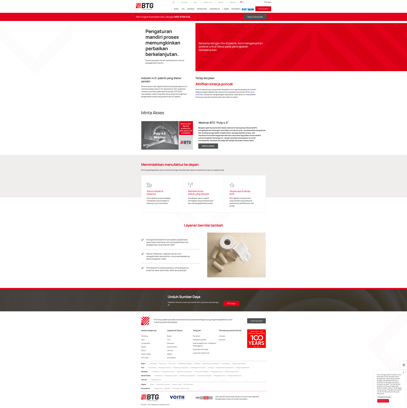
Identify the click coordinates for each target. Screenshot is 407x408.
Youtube (222, 339)
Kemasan (190, 9)
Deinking (197, 363)
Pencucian (162, 363)
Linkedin (222, 336)
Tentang (184, 2)
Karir (195, 2)
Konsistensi (235, 9)
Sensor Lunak (176, 384)
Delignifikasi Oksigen (185, 363)
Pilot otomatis (188, 384)
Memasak (153, 363)
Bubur (176, 9)
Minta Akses (208, 146)
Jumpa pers (145, 343)
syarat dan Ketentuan (201, 353)
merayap (211, 368)
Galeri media (146, 354)
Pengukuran (158, 388)
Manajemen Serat (165, 368)
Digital (226, 9)
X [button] (403, 373)
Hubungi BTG (263, 9)
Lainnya (170, 350)
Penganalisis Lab (216, 372)
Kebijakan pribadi (199, 339)
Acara (143, 350)
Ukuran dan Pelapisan (201, 372)
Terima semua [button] (383, 401)
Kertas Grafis (202, 9)
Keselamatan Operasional (224, 368)
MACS (180, 91)
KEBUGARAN (248, 9)
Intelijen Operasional (239, 363)
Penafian (196, 336)
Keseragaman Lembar (198, 368)
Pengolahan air (156, 380)
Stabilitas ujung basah (180, 368)
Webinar (233, 2)
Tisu (183, 9)
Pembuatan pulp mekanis (210, 363)
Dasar (152, 384)
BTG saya (267, 2)
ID (243, 2)
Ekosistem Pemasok (200, 349)
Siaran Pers (208, 2)
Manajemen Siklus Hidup (181, 388)
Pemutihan (172, 363)
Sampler (167, 388)
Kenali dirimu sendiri (163, 384)
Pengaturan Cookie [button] (384, 397)
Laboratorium (215, 9)
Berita (221, 2)
